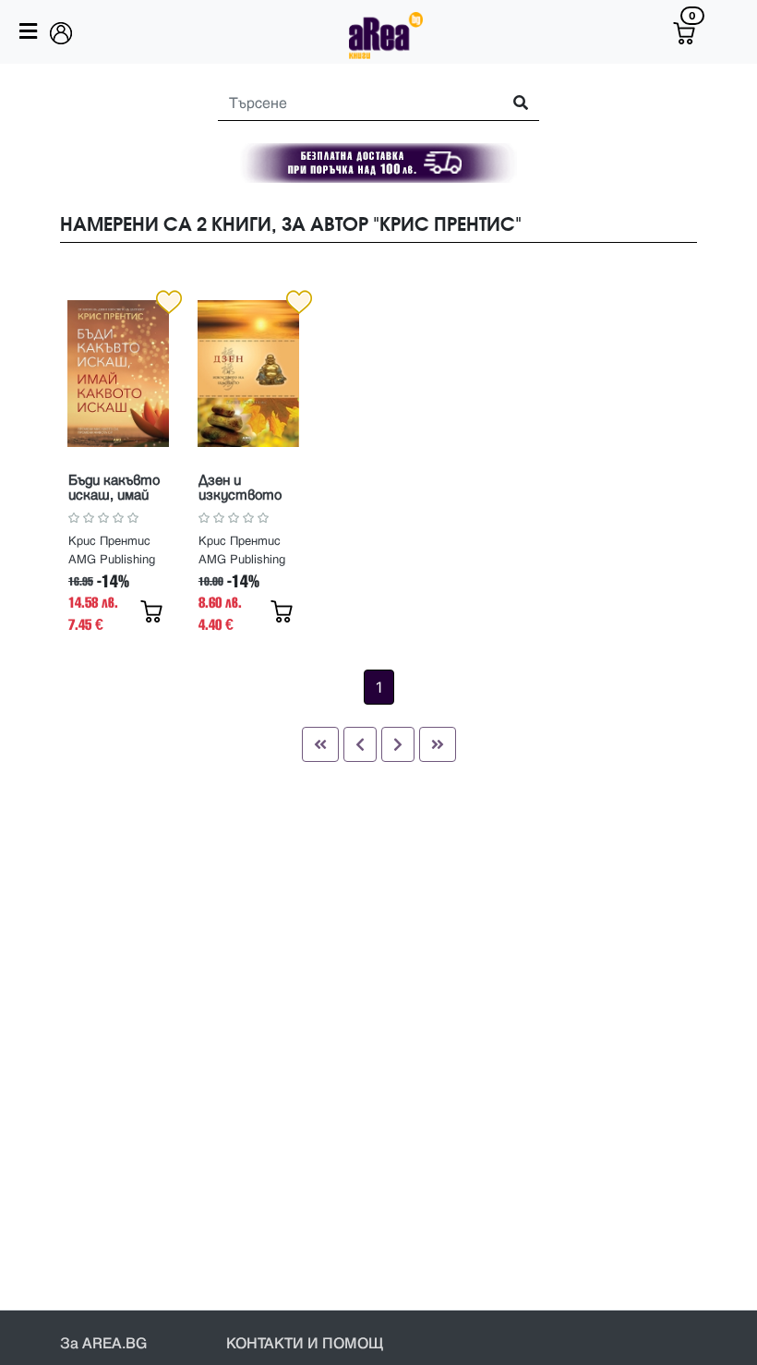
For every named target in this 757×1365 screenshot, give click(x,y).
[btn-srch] (512, 104)
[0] (684, 33)
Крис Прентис (109, 541)
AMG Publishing (111, 559)
